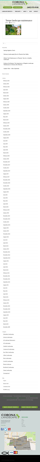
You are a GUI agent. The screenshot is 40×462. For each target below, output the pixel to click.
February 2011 (6, 299)
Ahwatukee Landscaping (8, 334)
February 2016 (6, 209)
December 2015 (6, 215)
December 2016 (6, 179)
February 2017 (6, 176)
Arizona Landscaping (7, 337)
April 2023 (5, 89)
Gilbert (8, 398)
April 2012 (5, 266)
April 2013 (5, 242)
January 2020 (6, 104)
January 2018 (6, 158)
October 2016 (6, 185)
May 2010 (5, 321)
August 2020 (6, 98)
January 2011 (6, 302)
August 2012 (6, 260)
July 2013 (5, 239)
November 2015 (6, 218)
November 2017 (6, 164)
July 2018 (5, 140)
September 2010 (6, 311)
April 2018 (5, 149)
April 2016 (5, 203)
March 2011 (5, 296)
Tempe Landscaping (7, 370)
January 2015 (6, 230)
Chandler (4, 398)
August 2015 (6, 227)
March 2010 (5, 324)
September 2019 (6, 110)
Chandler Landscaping (8, 346)
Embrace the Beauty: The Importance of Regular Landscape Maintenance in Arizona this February (18, 64)
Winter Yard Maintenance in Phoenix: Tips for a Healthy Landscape (18, 59)
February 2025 (6, 80)
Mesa (31, 396)
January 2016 (6, 212)
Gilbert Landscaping (7, 355)
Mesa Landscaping (7, 358)
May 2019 (5, 116)
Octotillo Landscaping (8, 361)
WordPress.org (6, 389)
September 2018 (6, 134)
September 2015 (6, 224)
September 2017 (6, 170)
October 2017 (6, 167)
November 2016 (6, 182)
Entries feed (5, 383)
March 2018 (5, 152)
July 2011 (5, 287)
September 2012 (6, 257)
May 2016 (5, 200)
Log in (4, 380)
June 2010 (5, 318)
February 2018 (6, 155)
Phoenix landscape (7, 364)
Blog (30, 11)
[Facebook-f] (2, 429)
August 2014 (6, 236)
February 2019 (6, 122)
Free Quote (17, 11)
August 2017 (6, 173)
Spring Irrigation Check (9, 50)
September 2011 (6, 281)
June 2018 (5, 143)
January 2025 (6, 83)
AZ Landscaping (6, 343)
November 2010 (6, 308)
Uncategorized (6, 373)
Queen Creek (22, 398)
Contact (36, 11)
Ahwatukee (14, 398)
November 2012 (6, 254)
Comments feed (6, 386)
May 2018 (5, 146)
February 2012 (6, 272)
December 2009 (6, 327)
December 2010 (6, 305)
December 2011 (6, 275)
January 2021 (6, 95)
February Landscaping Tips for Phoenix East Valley (16, 54)
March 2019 (5, 119)
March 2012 (5, 269)
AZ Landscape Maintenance (9, 340)
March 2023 (5, 92)
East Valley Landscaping (8, 352)
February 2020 (6, 101)
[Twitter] (6, 429)
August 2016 (6, 191)
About (24, 11)
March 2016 (5, 206)
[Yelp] (9, 429)
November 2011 (6, 278)
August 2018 (6, 137)
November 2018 (6, 128)
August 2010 (6, 315)
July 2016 (5, 194)
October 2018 (6, 131)
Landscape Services (7, 11)
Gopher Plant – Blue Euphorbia (11, 68)
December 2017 (6, 161)
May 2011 (5, 290)
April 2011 (5, 293)
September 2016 (6, 188)
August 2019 (6, 113)
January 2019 (6, 125)
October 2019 (6, 107)
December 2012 (6, 251)
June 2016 (5, 197)
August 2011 (6, 284)
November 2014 (6, 233)
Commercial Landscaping (8, 349)
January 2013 (6, 248)
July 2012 (5, 263)
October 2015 (6, 221)
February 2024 (6, 86)
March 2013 (5, 245)
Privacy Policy (3, 425)
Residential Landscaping (8, 367)
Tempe (35, 396)
